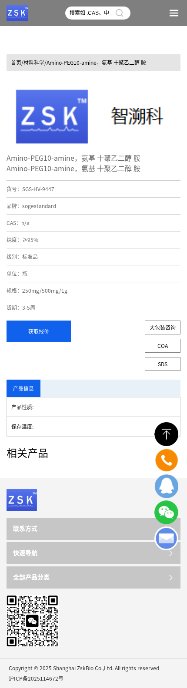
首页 (16, 62)
